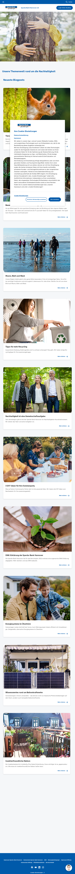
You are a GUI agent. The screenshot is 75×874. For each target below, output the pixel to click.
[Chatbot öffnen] (68, 868)
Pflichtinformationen (39, 862)
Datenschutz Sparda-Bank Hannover (33, 860)
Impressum (17, 138)
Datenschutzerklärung (21, 135)
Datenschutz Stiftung (26, 862)
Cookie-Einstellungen (21, 196)
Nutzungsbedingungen (54, 860)
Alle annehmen (54, 199)
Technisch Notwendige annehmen (36, 199)
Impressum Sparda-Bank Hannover (13, 860)
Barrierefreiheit (50, 862)
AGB (45, 860)
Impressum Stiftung (66, 860)
